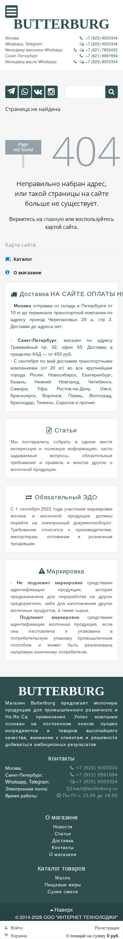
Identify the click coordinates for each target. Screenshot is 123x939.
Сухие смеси (63, 891)
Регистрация (107, 928)
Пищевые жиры (63, 884)
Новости (63, 826)
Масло (63, 877)
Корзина (19, 935)
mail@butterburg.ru (95, 788)
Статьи (63, 833)
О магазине (63, 854)
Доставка (34, 293)
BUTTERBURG (61, 24)
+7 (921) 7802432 (102, 49)
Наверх (63, 909)
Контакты (62, 847)
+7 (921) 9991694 (102, 55)
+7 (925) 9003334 (102, 38)
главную (54, 219)
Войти (17, 928)
